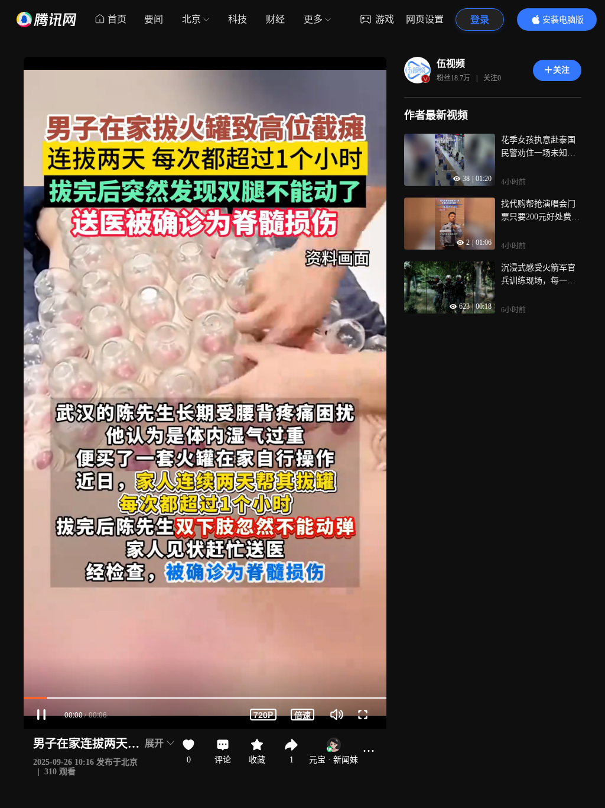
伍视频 (451, 64)
